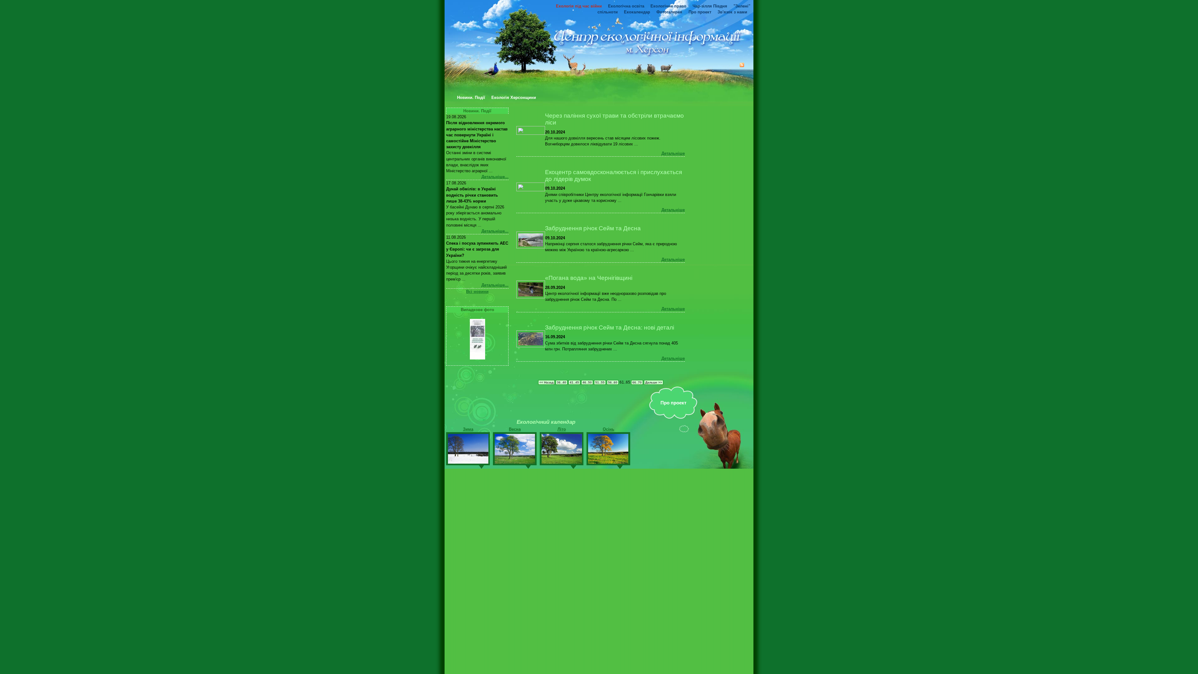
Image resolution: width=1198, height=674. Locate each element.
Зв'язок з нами (732, 12)
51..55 (600, 382)
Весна (515, 429)
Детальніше (673, 153)
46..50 (587, 382)
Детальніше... (495, 176)
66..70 (637, 382)
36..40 (561, 382)
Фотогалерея (669, 12)
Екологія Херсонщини (513, 97)
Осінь (608, 429)
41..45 (574, 382)
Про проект (700, 12)
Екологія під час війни (579, 6)
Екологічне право (668, 6)
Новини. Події (471, 97)
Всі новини (477, 291)
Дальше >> (653, 382)
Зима (468, 429)
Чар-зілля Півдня (710, 6)
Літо (562, 429)
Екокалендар (637, 12)
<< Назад (546, 382)
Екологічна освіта (626, 6)
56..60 (612, 382)
